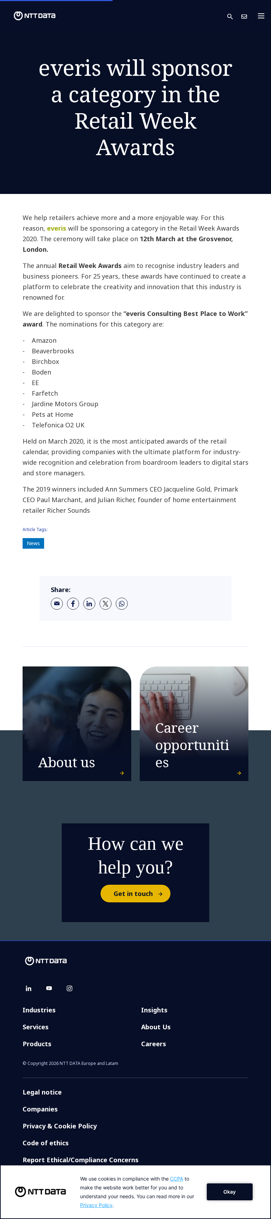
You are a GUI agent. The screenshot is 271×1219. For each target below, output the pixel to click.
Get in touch (133, 893)
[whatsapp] (122, 604)
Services (36, 1027)
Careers (153, 1044)
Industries (39, 1010)
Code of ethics (46, 1143)
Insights (154, 1010)
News (33, 543)
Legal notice (42, 1092)
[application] (135, 1192)
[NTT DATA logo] (29, 16)
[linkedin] (89, 604)
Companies (40, 1109)
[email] (57, 604)
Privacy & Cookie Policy (60, 1126)
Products (37, 1044)
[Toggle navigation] (263, 16)
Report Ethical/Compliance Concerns (81, 1160)
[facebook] (73, 604)
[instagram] (70, 988)
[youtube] (49, 988)
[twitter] (106, 604)
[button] (234, 16)
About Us (156, 1027)
